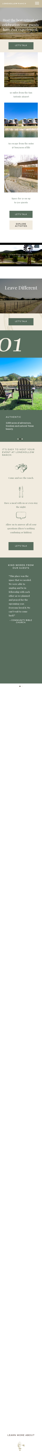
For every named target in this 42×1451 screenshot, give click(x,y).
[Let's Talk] (21, 214)
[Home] (14, 3)
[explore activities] (21, 225)
